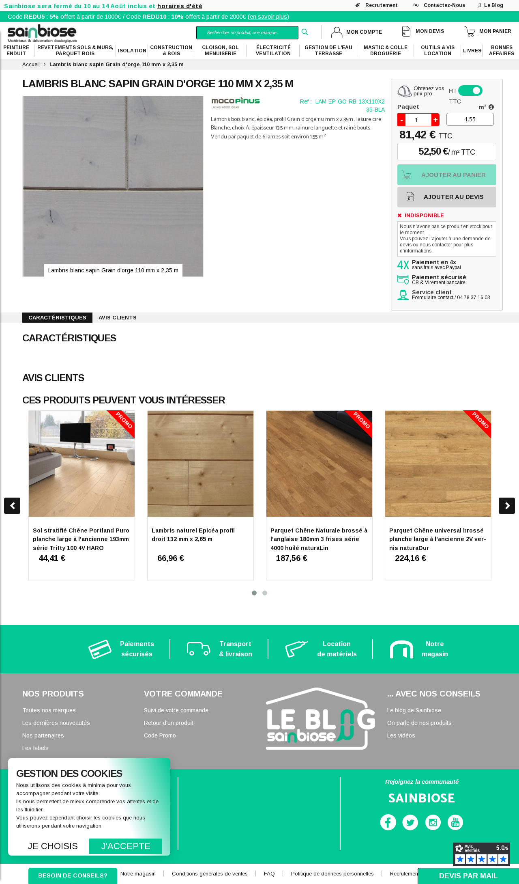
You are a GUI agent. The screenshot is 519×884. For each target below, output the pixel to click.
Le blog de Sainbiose (414, 710)
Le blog (493, 5)
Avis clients (118, 318)
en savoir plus (268, 16)
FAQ (269, 874)
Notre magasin (138, 874)
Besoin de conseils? (72, 875)
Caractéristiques (57, 318)
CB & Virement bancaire (439, 280)
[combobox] (247, 32)
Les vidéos (401, 735)
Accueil (31, 64)
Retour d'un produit (168, 723)
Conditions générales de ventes (210, 874)
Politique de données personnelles (332, 874)
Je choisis (53, 846)
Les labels (35, 748)
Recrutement (381, 5)
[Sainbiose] (42, 33)
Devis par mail (468, 876)
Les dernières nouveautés (56, 723)
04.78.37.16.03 (473, 297)
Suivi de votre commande (176, 710)
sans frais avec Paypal (436, 265)
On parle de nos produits (419, 723)
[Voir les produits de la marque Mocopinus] (236, 103)
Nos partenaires (43, 735)
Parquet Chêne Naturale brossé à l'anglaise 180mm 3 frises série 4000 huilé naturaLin (318, 539)
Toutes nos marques (49, 710)
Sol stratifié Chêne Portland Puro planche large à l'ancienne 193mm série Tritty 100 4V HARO (81, 539)
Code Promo (160, 735)
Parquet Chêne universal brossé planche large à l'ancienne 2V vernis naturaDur (437, 539)
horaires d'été (179, 5)
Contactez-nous (444, 5)
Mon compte (364, 32)
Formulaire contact (432, 297)
